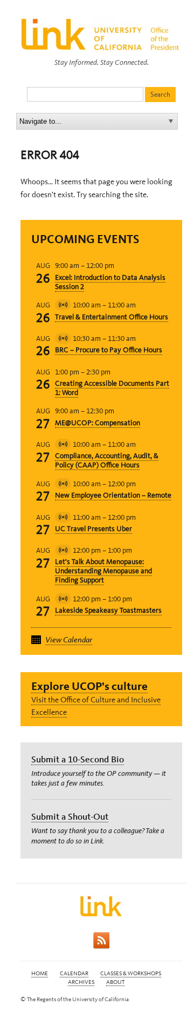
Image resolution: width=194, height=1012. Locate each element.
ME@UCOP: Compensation (97, 422)
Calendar (74, 973)
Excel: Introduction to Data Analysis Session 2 (110, 282)
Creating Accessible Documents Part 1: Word (112, 388)
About (115, 982)
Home (39, 973)
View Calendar (68, 640)
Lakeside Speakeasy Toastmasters (108, 610)
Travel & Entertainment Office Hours (111, 316)
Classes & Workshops (130, 973)
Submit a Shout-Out (69, 816)
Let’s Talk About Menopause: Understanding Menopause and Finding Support (103, 571)
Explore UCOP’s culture (89, 686)
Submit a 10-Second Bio (77, 759)
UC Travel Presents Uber (93, 528)
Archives (81, 982)
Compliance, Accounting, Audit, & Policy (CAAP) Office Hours (106, 460)
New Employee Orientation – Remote (113, 495)
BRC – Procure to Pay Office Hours (108, 349)
